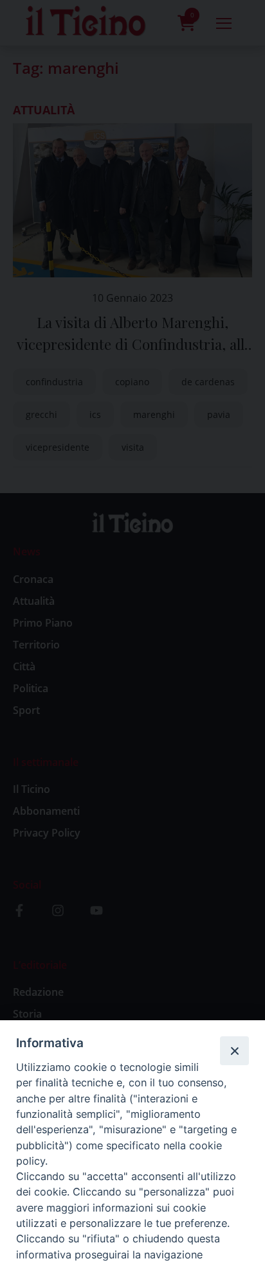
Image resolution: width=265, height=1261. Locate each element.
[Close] (234, 1050)
